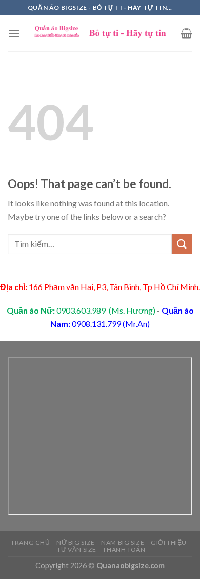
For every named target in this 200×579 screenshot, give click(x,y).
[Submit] (182, 244)
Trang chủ (30, 542)
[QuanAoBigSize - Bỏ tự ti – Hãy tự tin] (100, 33)
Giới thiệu (169, 542)
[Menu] (14, 33)
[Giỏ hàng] (186, 33)
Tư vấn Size (76, 549)
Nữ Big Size (75, 542)
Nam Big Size (122, 542)
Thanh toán (124, 549)
